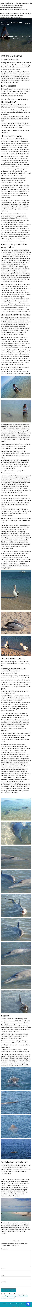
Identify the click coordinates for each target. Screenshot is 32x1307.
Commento (4, 1249)
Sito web (3, 1281)
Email (3, 1275)
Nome (3, 1269)
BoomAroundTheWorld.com (11, 22)
